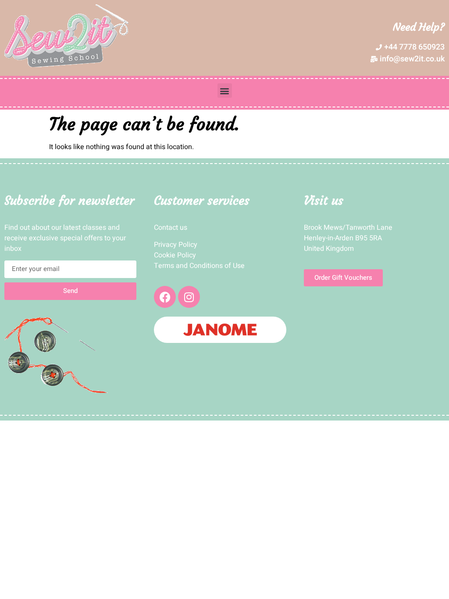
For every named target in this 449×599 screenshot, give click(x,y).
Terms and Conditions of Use (199, 265)
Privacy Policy (175, 244)
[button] (224, 90)
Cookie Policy (175, 255)
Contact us (170, 227)
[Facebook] (165, 297)
